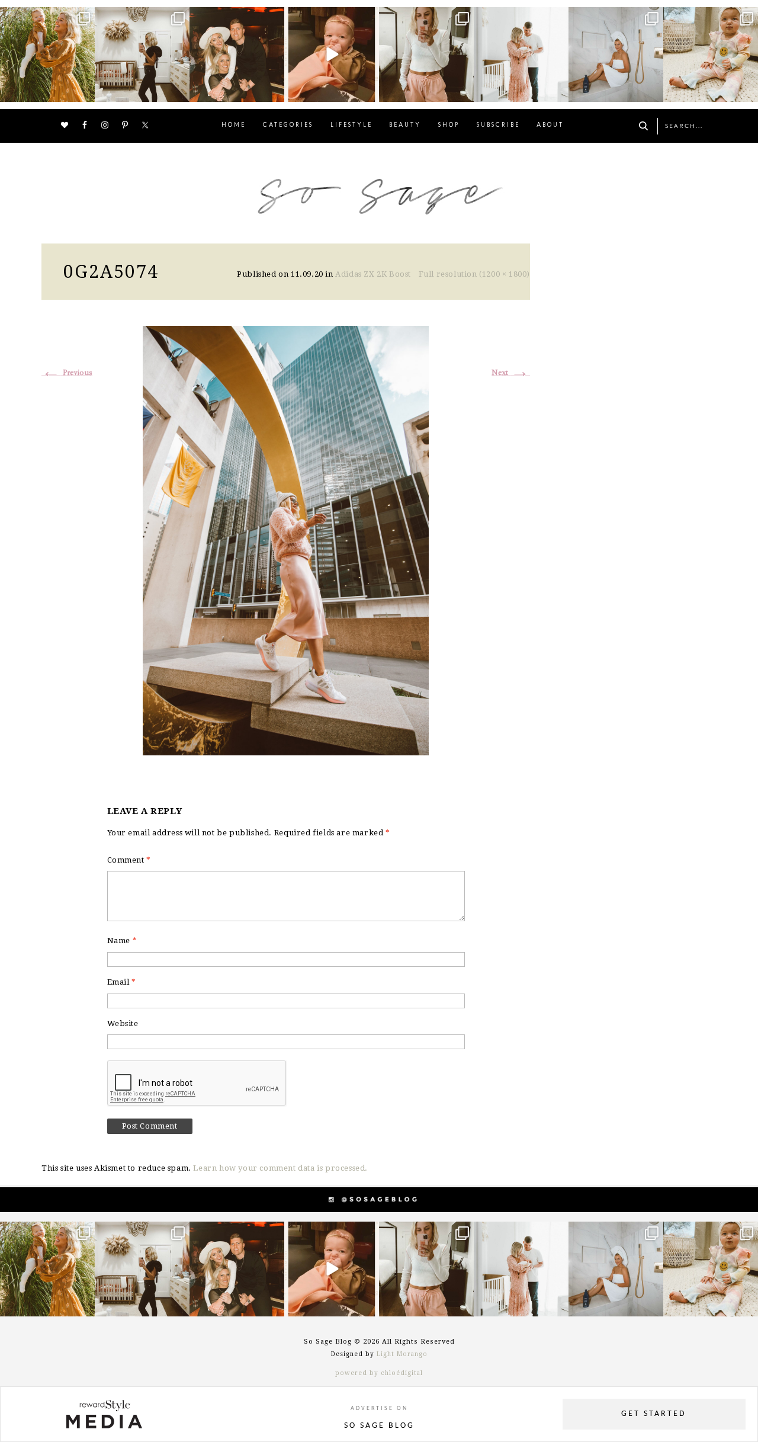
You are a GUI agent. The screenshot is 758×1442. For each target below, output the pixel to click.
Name (122, 940)
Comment (129, 859)
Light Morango (402, 1354)
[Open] (47, 54)
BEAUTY (405, 125)
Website (123, 1023)
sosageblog (46, 17)
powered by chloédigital (379, 1373)
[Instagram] (84, 91)
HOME (233, 125)
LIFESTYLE (351, 125)
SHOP (449, 125)
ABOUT (550, 125)
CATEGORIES (288, 125)
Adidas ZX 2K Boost (373, 274)
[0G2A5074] (286, 539)
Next (511, 373)
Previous (66, 373)
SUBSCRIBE (498, 125)
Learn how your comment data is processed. (280, 1168)
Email (121, 982)
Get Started (653, 1413)
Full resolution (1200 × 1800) (474, 274)
